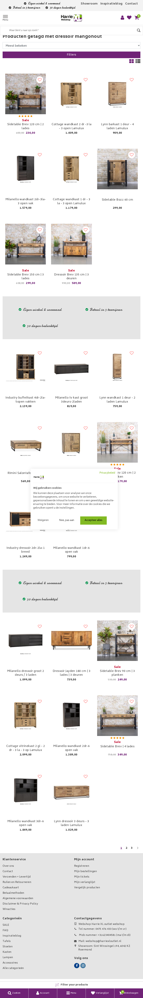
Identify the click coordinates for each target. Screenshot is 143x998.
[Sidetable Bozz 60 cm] (117, 169)
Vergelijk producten (87, 888)
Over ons (8, 866)
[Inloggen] (122, 18)
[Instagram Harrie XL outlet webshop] (83, 965)
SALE (6, 925)
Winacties (9, 909)
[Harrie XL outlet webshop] (71, 18)
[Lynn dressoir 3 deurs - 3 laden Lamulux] (71, 790)
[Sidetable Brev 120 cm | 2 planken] (117, 442)
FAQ (5, 930)
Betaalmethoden (13, 893)
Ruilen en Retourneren (17, 882)
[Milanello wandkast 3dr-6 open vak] (25, 790)
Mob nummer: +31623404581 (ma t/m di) (104, 935)
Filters (71, 54)
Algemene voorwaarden (18, 898)
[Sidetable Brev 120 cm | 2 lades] (25, 94)
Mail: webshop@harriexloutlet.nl (99, 941)
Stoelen (8, 947)
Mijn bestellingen (85, 871)
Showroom (89, 3)
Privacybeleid (107, 473)
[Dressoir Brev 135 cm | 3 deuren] (71, 244)
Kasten (7, 952)
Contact (131, 3)
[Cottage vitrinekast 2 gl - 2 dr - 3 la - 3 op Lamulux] (25, 715)
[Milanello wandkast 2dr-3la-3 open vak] (25, 169)
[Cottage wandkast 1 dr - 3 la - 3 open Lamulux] (71, 169)
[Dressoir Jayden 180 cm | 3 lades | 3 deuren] (71, 640)
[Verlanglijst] (129, 18)
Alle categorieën (13, 968)
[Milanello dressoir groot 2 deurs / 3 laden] (25, 640)
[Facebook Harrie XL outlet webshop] (76, 965)
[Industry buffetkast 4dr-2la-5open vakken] (25, 367)
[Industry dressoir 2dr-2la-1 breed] (25, 517)
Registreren (81, 866)
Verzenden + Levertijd (17, 877)
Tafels (7, 941)
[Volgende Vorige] (137, 849)
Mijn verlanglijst (84, 882)
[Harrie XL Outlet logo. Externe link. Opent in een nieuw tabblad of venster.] (38, 477)
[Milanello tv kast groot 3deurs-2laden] (71, 367)
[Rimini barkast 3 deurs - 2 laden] (71, 442)
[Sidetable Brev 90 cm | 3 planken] (117, 640)
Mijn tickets (81, 877)
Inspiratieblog (111, 3)
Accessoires (10, 963)
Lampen (8, 957)
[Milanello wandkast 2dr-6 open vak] (71, 715)
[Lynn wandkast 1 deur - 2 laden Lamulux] (117, 367)
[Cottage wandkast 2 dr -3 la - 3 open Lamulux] (71, 94)
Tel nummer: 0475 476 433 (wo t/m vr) (102, 929)
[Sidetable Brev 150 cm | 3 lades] (25, 244)
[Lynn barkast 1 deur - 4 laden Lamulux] (117, 94)
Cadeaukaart (11, 888)
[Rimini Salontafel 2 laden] (25, 442)
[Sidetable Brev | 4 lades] (117, 715)
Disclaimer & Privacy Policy (20, 904)
